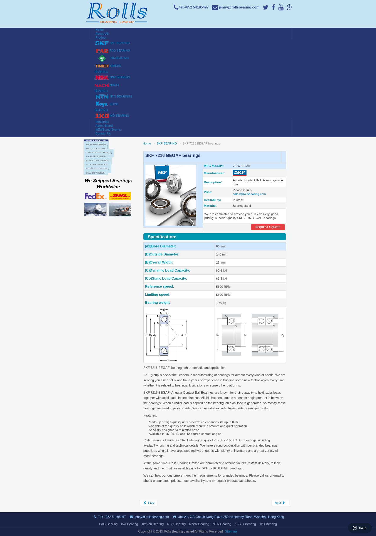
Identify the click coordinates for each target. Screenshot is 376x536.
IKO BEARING (96, 173)
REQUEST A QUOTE (267, 227)
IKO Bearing (268, 524)
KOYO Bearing (245, 524)
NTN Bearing (222, 524)
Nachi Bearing (199, 524)
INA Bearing (129, 524)
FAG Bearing (108, 524)
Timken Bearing (152, 524)
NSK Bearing (176, 524)
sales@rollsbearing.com (249, 194)
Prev (150, 503)
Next (278, 503)
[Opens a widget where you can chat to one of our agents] (360, 528)
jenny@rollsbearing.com (152, 517)
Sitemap (231, 531)
